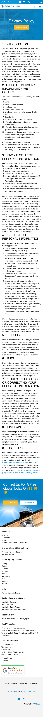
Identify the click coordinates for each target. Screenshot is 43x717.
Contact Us (5, 650)
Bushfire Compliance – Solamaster (14, 543)
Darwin (4, 584)
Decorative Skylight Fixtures (11, 552)
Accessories (6, 538)
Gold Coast (5, 576)
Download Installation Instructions (13, 610)
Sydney (4, 564)
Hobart (3, 574)
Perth (3, 579)
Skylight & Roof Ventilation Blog (13, 652)
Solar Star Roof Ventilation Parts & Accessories (18, 630)
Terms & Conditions (27, 691)
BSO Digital (37, 704)
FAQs (3, 540)
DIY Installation (7, 605)
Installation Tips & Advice (10, 607)
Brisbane (4, 569)
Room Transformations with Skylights (15, 619)
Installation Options (8, 602)
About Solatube (7, 645)
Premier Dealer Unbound (10, 593)
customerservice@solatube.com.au (15, 463)
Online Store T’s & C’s (9, 655)
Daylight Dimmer (7, 554)
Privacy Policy (6, 658)
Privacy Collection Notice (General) (25, 473)
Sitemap (4, 661)
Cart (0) (27, 2)
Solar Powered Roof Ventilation (13, 628)
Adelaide (4, 571)
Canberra (4, 581)
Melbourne (5, 566)
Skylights (4, 535)
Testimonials (6, 647)
